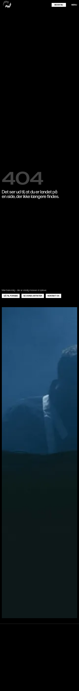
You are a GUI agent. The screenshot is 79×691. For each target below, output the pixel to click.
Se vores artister (32, 296)
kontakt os (53, 296)
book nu (59, 5)
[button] (74, 5)
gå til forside (11, 296)
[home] (12, 5)
